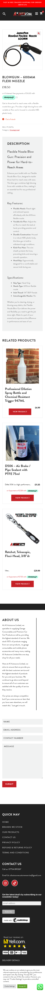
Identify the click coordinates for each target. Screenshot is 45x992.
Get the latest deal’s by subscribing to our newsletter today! (22, 896)
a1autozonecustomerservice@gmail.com (25, 875)
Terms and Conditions (15, 852)
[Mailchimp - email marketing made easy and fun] (16, 920)
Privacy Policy (11, 842)
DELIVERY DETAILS (11, 960)
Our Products (10, 832)
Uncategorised (15, 130)
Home (5, 822)
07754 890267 (14, 869)
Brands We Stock (12, 827)
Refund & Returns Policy (17, 847)
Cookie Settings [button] (10, 986)
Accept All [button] (22, 986)
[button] (39, 33)
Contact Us (9, 837)
